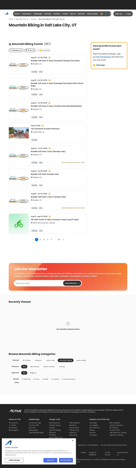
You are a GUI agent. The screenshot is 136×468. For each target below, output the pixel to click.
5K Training (114, 428)
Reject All (50, 460)
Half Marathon (74, 423)
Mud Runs (72, 433)
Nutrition (81, 14)
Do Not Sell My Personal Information (114, 445)
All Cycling (26, 360)
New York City (94, 428)
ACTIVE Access (107, 453)
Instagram (14, 430)
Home (11, 19)
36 (59, 240)
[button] (29, 50)
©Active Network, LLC (83, 459)
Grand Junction (69, 379)
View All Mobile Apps (36, 433)
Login (128, 14)
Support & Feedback (92, 453)
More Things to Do (56, 437)
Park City (27, 379)
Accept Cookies (66, 460)
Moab (46, 379)
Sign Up (118, 14)
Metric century (49, 367)
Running (48, 14)
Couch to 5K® (34, 425)
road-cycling (81, 360)
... (55, 240)
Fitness (65, 14)
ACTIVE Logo (13, 410)
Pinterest (14, 428)
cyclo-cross (50, 360)
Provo (37, 379)
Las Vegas (93, 435)
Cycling (33, 19)
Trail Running (74, 430)
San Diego (93, 423)
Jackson (56, 379)
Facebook (14, 423)
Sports (73, 14)
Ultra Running (74, 428)
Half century (34, 367)
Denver (92, 430)
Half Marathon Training (118, 433)
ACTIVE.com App (35, 423)
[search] (110, 14)
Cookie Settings (14, 460)
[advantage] (102, 14)
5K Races (52, 433)
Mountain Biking (55, 430)
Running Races (54, 423)
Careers (83, 452)
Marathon (72, 425)
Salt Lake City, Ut (22, 19)
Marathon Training (116, 435)
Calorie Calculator (116, 425)
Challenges (37, 14)
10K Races (52, 435)
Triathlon (56, 14)
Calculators (26, 14)
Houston (92, 433)
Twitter (13, 425)
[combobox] (16, 50)
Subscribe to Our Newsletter (88, 445)
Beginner (33, 373)
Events (17, 14)
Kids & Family (92, 14)
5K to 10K (32, 428)
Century (62, 367)
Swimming (73, 435)
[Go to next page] (63, 239)
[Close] (72, 440)
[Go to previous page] (32, 239)
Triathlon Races (55, 425)
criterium (38, 360)
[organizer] (106, 14)
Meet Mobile (33, 430)
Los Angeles (93, 425)
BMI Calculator (115, 423)
